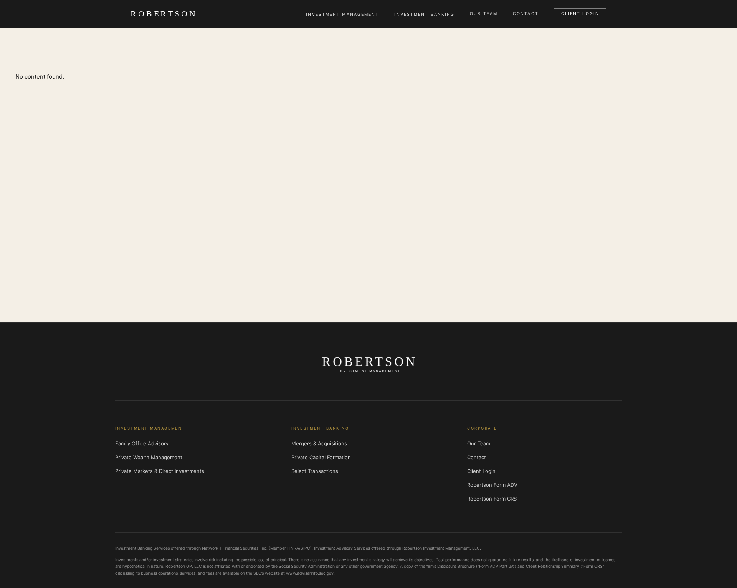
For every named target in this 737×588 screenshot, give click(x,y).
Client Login (580, 13)
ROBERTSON (164, 13)
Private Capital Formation (321, 457)
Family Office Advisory (142, 443)
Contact (526, 14)
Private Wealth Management (148, 457)
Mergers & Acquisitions (319, 443)
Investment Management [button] (342, 14)
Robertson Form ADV (492, 485)
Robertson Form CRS (492, 499)
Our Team (483, 14)
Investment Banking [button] (424, 14)
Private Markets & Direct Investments (159, 471)
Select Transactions (314, 471)
